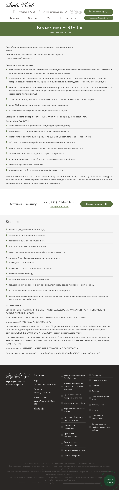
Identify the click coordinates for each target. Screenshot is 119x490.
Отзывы (95, 391)
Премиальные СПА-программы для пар (73, 396)
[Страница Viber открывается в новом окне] (76, 12)
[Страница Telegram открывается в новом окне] (80, 12)
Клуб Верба (11, 381)
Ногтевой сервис (72, 456)
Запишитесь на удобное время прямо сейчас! (101, 427)
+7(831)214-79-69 (26, 11)
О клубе (95, 386)
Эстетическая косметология (70, 443)
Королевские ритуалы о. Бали (74, 410)
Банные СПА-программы (70, 426)
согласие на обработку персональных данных (81, 483)
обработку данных (54, 480)
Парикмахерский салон (74, 450)
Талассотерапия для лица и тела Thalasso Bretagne (73, 386)
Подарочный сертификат (97, 417)
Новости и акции (99, 380)
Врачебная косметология (70, 435)
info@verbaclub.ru (59, 206)
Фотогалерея (98, 405)
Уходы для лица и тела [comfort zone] (74, 376)
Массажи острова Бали (74, 403)
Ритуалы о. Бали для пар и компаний (73, 418)
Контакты (96, 375)
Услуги (95, 410)
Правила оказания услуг (100, 398)
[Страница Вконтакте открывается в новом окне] (71, 12)
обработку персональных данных (85, 472)
